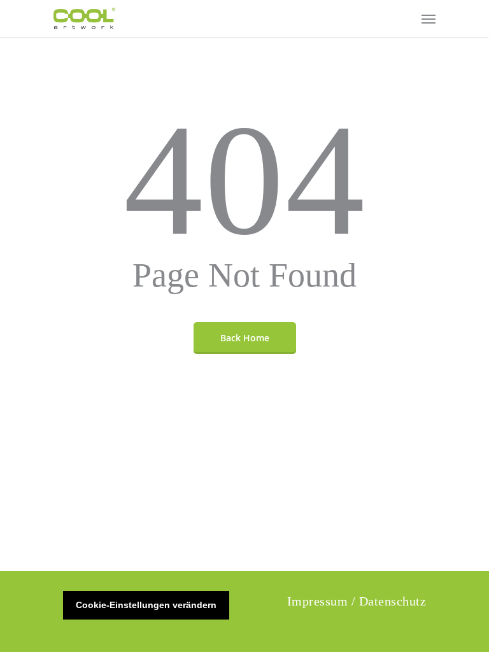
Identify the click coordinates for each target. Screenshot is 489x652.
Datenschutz (393, 601)
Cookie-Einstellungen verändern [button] (146, 605)
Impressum (317, 601)
